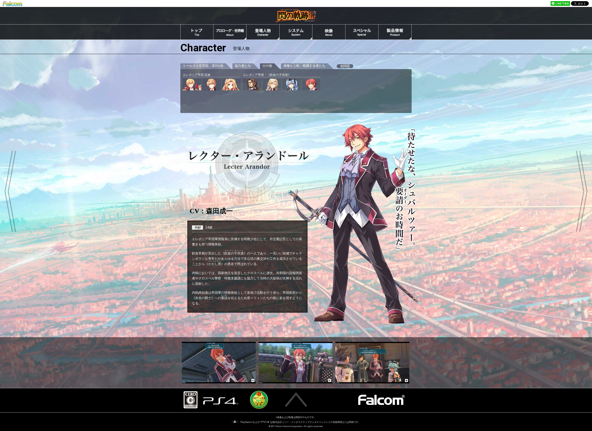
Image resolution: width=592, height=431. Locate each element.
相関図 (345, 66)
